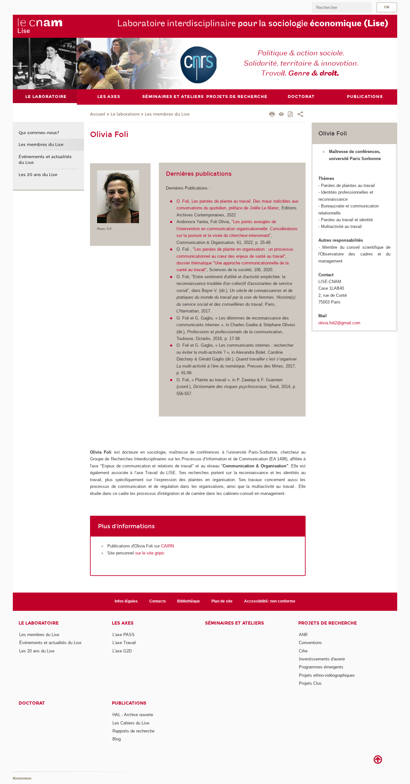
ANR (303, 634)
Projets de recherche (327, 623)
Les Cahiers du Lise (130, 723)
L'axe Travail (124, 642)
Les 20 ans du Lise (38, 174)
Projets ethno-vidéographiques (327, 675)
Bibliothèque (188, 601)
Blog (116, 739)
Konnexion (22, 778)
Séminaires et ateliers (234, 623)
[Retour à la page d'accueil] (39, 26)
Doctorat (32, 703)
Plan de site (222, 601)
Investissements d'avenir (322, 659)
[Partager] (300, 115)
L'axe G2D (122, 651)
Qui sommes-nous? (39, 132)
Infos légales (126, 601)
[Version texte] (281, 115)
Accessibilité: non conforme (269, 601)
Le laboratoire (125, 114)
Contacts (157, 601)
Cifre (303, 651)
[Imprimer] (272, 115)
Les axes (123, 623)
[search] (342, 7)
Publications (129, 703)
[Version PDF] (290, 115)
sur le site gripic (150, 553)
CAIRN (167, 546)
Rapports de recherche (133, 731)
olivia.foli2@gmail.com (339, 322)
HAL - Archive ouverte (132, 714)
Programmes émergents (321, 667)
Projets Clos (310, 683)
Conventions (310, 642)
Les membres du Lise (167, 114)
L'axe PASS (123, 634)
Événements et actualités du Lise (45, 159)
